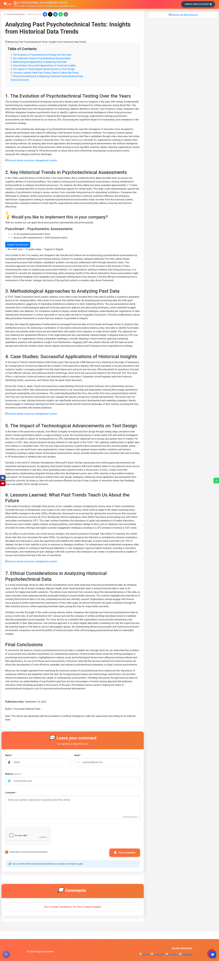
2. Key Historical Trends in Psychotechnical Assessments (41, 58)
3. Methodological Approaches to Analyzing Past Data (39, 62)
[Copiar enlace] (66, 14)
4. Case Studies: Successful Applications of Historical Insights (43, 65)
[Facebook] (45, 14)
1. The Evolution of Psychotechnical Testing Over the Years (41, 54)
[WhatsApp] (60, 14)
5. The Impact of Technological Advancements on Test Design (43, 69)
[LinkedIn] (55, 14)
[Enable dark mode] (6, 954)
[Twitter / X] (50, 14)
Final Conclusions (20, 79)
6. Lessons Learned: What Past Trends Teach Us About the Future (45, 72)
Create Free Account (197, 4)
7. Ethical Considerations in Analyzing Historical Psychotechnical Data (47, 76)
